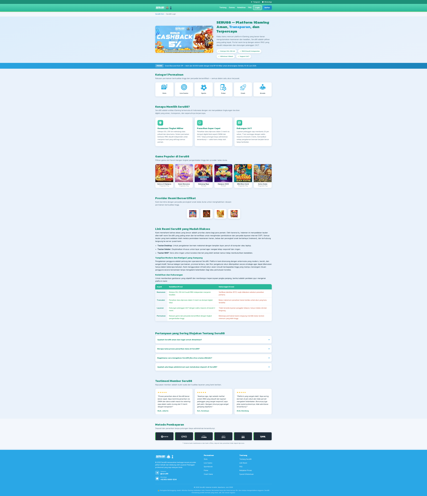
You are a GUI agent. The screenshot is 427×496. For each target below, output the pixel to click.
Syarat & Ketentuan (246, 474)
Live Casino (208, 463)
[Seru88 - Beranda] (163, 8)
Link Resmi (243, 463)
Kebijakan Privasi (245, 470)
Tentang (222, 7)
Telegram (256, 2)
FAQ (250, 7)
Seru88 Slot (159, 14)
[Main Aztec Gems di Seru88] (263, 173)
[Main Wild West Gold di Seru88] (243, 173)
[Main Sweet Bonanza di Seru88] (184, 173)
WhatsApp (268, 2)
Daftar (267, 7)
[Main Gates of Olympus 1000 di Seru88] (223, 173)
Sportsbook (208, 467)
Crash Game (208, 474)
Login (257, 7)
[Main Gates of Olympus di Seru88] (164, 173)
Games (232, 7)
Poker (206, 470)
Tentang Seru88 (245, 459)
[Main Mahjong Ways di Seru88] (204, 173)
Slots (205, 459)
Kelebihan (241, 7)
